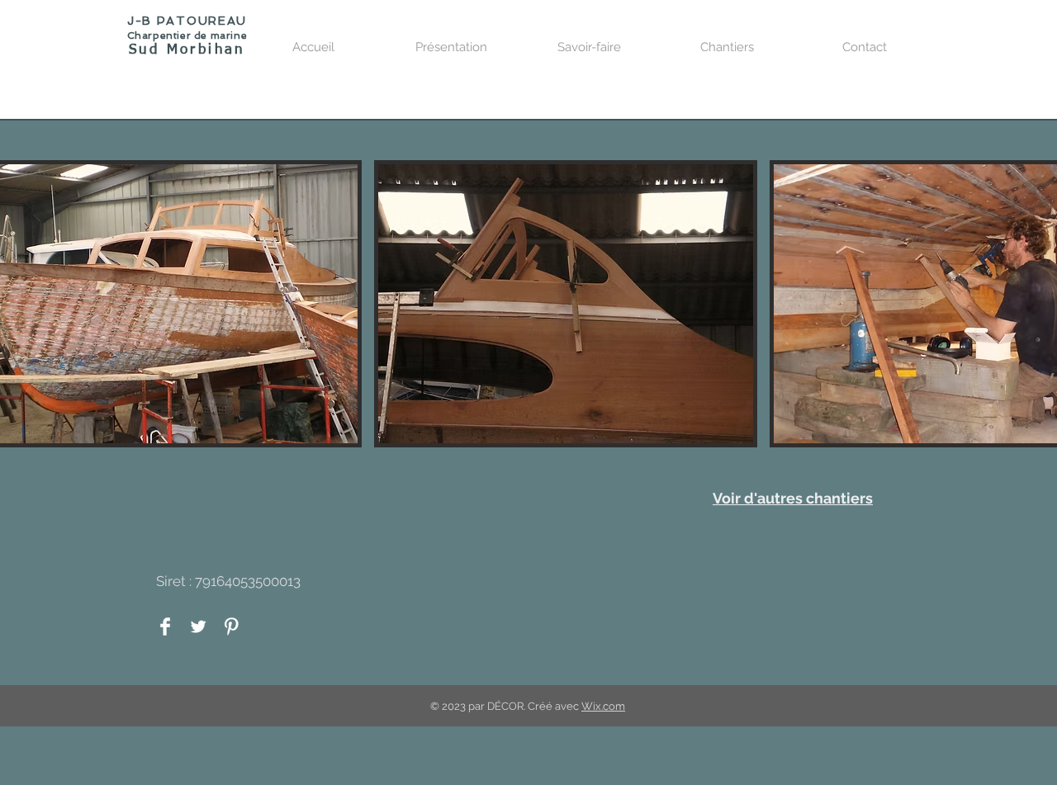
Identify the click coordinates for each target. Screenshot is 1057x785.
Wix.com (603, 706)
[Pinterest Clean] (231, 626)
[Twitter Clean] (198, 626)
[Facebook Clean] (165, 626)
